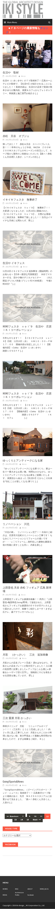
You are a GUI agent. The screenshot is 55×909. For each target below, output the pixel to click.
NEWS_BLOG (44, 889)
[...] (36, 93)
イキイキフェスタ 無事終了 (20, 199)
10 (35, 816)
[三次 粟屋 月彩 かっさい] (27, 699)
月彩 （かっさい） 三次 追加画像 (25, 654)
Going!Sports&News (13, 781)
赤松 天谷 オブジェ (17, 136)
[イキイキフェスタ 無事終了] (27, 180)
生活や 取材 (11, 72)
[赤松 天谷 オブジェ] (27, 117)
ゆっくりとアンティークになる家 (23, 460)
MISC (16, 889)
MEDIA (5, 895)
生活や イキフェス (14, 263)
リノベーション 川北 (17, 524)
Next (35, 819)
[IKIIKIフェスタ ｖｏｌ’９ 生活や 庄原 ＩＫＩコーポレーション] (27, 374)
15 (28, 819)
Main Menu (12, 22)
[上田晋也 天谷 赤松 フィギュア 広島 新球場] (27, 568)
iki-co (23, 76)
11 (41, 816)
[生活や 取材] (27, 53)
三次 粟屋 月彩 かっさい (17, 718)
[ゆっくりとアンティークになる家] (27, 441)
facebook (31, 895)
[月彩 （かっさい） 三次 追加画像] (27, 635)
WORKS (5, 889)
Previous (13, 816)
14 (22, 819)
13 (15, 819)
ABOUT (30, 889)
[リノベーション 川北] (27, 505)
